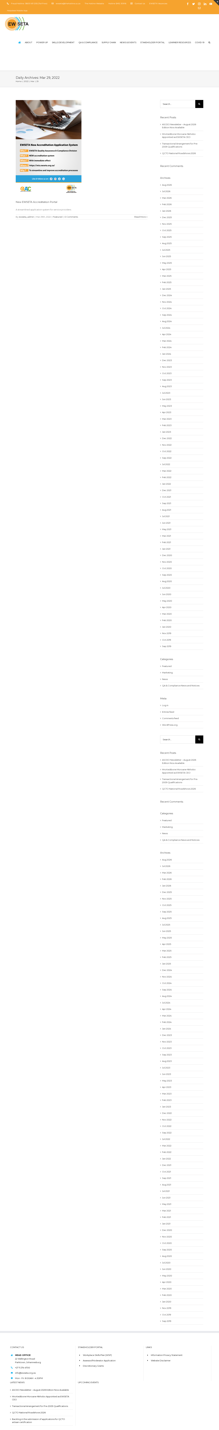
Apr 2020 (166, 607)
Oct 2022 (166, 451)
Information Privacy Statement (166, 1355)
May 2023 (167, 406)
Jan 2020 (166, 627)
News (165, 679)
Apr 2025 (166, 269)
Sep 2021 (166, 503)
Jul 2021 (166, 516)
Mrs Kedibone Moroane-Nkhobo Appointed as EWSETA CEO (40, 1398)
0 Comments (71, 217)
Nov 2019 (166, 633)
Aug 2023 (167, 386)
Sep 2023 (167, 380)
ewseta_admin (26, 217)
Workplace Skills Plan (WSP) (97, 1355)
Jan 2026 (166, 211)
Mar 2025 (166, 276)
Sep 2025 (167, 237)
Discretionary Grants (93, 1366)
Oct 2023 (167, 373)
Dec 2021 (166, 490)
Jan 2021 (166, 549)
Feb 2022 (166, 477)
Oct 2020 (167, 568)
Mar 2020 (167, 614)
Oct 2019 (166, 640)
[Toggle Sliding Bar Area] (216, 3)
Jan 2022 (166, 484)
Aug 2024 (167, 321)
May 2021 (166, 529)
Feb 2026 (167, 204)
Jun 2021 (166, 523)
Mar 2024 (167, 341)
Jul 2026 (166, 191)
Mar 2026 (167, 198)
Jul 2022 (166, 464)
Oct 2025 (166, 230)
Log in (165, 705)
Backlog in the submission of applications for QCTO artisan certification (38, 1421)
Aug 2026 (167, 185)
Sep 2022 (167, 458)
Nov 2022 (167, 445)
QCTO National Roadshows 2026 (179, 153)
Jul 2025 (166, 250)
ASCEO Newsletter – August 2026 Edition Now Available (40, 1390)
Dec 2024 (167, 295)
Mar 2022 (166, 471)
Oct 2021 (166, 497)
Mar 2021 (166, 536)
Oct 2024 (167, 308)
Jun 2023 (166, 399)
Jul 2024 (166, 328)
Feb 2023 (167, 425)
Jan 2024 (166, 354)
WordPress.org (169, 725)
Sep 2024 (167, 315)
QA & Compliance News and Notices (180, 685)
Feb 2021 (166, 542)
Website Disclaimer (161, 1360)
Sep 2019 (166, 646)
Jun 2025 (166, 256)
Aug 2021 (166, 510)
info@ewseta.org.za (25, 1373)
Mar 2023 (167, 419)
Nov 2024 (167, 302)
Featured (57, 217)
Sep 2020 (167, 575)
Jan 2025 (166, 289)
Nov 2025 (167, 224)
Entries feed (168, 712)
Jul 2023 (166, 393)
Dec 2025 (167, 217)
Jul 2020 (166, 588)
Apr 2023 (166, 412)
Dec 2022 (167, 438)
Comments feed (170, 718)
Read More (140, 217)
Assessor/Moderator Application (99, 1360)
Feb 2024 (167, 347)
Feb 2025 (166, 282)
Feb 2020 (167, 620)
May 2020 (167, 601)
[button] (209, 42)
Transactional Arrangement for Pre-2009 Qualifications (40, 1406)
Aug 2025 (167, 243)
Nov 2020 (167, 562)
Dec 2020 (167, 555)
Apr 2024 (166, 334)
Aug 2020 (167, 581)
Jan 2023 (166, 432)
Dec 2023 (167, 360)
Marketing (167, 672)
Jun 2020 (166, 594)
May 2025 (167, 263)
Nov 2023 (167, 367)
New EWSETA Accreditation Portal (36, 201)
